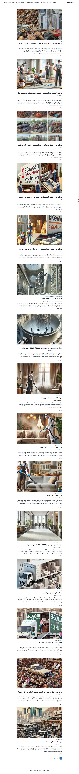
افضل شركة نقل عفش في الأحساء (50, 642)
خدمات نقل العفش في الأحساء (52, 593)
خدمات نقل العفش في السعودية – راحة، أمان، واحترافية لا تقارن (40, 249)
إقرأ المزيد (60, 55)
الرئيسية (54, 2)
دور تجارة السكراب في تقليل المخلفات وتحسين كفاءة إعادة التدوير (40, 43)
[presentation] (39, 24)
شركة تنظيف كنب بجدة (54, 495)
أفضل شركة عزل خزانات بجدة (52, 299)
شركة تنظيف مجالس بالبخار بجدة (51, 447)
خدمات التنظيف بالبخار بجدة (58, 395)
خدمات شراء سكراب (59, 689)
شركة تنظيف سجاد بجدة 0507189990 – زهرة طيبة (44, 545)
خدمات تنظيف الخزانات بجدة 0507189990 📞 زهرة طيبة (53, 296)
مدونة (61, 41)
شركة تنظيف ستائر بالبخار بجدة (51, 398)
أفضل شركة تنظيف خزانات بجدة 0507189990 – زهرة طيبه (42, 348)
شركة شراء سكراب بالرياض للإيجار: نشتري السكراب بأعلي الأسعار (40, 692)
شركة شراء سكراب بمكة (54, 742)
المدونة (5, 2)
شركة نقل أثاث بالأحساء (58, 590)
